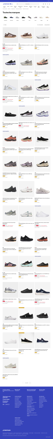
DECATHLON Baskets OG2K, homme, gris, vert (26, 223)
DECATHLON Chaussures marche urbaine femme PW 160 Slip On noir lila (41, 148)
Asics (29, 20)
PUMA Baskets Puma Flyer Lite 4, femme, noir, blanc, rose (26, 123)
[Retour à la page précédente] (23, 383)
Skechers (11, 20)
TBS (47, 20)
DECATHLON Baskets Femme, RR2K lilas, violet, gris (25, 174)
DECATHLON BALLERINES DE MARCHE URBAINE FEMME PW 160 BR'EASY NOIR (10, 124)
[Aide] (45, 4)
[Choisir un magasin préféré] (43, 4)
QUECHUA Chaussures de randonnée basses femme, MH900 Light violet (42, 124)
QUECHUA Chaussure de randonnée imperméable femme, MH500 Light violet (9, 73)
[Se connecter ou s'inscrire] (47, 4)
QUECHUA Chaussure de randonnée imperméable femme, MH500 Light (41, 249)
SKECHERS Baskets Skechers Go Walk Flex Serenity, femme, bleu (42, 300)
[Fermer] (49, 1)
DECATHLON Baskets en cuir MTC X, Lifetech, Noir (42, 326)
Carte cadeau (48, 7)
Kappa (41, 20)
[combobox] (47, 24)
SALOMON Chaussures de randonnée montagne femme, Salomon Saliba (41, 73)
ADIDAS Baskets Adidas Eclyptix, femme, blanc (10, 300)
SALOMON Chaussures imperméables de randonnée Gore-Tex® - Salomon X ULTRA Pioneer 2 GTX (10, 174)
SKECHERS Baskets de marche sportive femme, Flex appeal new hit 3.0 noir (25, 248)
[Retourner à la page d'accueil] (8, 3)
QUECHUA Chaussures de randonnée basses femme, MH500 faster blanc (42, 98)
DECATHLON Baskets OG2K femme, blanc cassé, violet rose (26, 199)
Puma (35, 20)
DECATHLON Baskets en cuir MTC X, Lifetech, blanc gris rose (26, 98)
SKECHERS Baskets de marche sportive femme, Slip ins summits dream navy (41, 350)
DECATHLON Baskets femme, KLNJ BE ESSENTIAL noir (25, 350)
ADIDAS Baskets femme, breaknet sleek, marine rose (10, 274)
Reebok (23, 20)
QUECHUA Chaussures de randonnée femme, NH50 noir (26, 326)
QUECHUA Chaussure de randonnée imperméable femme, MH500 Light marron (10, 149)
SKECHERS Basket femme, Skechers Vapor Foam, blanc (42, 223)
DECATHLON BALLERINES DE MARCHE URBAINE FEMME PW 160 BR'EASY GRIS (10, 326)
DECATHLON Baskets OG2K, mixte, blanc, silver (42, 46)
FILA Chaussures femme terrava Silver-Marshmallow (9, 223)
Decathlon (5, 20)
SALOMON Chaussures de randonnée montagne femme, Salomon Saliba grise (9, 249)
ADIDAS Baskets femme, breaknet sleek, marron (10, 46)
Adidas (17, 20)
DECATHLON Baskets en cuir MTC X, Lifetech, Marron (26, 46)
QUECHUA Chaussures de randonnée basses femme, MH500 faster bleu (26, 274)
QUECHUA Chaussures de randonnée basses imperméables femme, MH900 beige (26, 149)
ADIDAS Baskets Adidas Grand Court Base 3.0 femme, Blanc (10, 97)
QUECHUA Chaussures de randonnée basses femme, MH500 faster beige (42, 174)
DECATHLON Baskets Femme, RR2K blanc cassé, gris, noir (26, 73)
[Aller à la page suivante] (30, 383)
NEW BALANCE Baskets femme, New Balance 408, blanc (42, 199)
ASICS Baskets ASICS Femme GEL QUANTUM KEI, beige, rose (10, 375)
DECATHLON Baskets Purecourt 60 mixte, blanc (10, 351)
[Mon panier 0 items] (49, 4)
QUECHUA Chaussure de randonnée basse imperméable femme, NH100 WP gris (10, 199)
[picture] (10, 35)
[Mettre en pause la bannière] (48, 1)
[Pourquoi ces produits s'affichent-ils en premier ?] (37, 24)
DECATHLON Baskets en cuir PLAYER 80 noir (42, 273)
